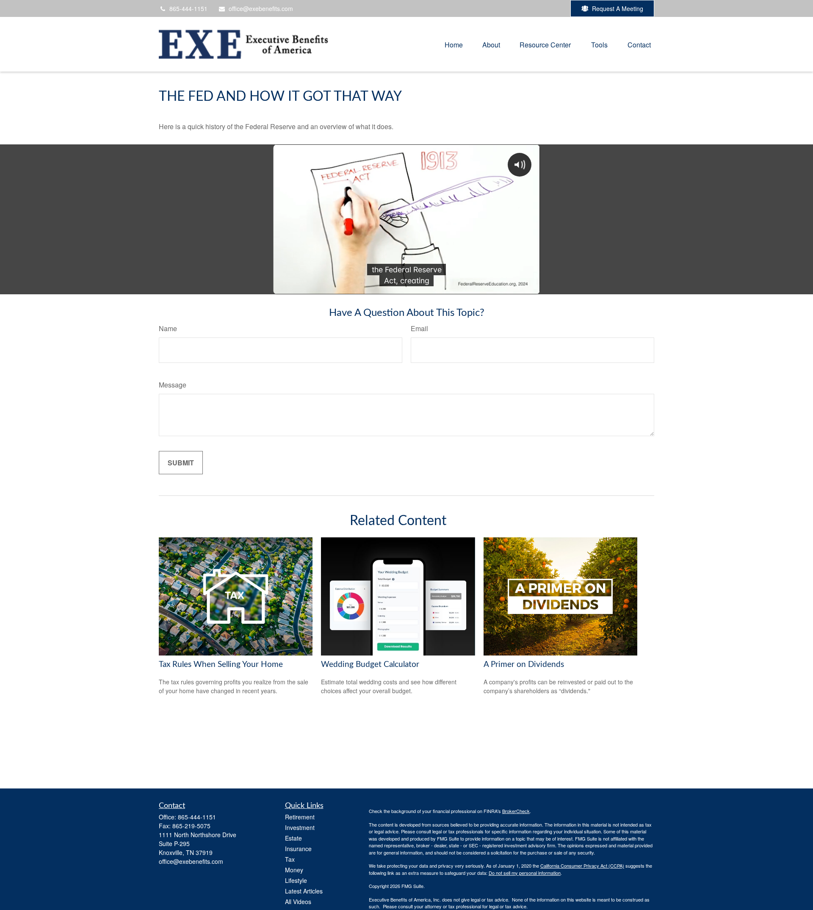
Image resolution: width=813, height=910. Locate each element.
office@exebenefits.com (261, 8)
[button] (453, 44)
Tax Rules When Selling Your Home (221, 665)
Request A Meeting (617, 8)
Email (419, 328)
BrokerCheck (516, 811)
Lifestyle (296, 880)
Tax (290, 859)
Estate (293, 838)
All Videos (298, 901)
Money (294, 870)
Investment (300, 827)
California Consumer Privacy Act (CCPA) (582, 865)
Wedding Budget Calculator (370, 665)
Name (168, 328)
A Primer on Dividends (524, 665)
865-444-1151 (188, 8)
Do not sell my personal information (525, 872)
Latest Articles (304, 891)
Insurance (298, 848)
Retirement (300, 817)
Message (172, 385)
